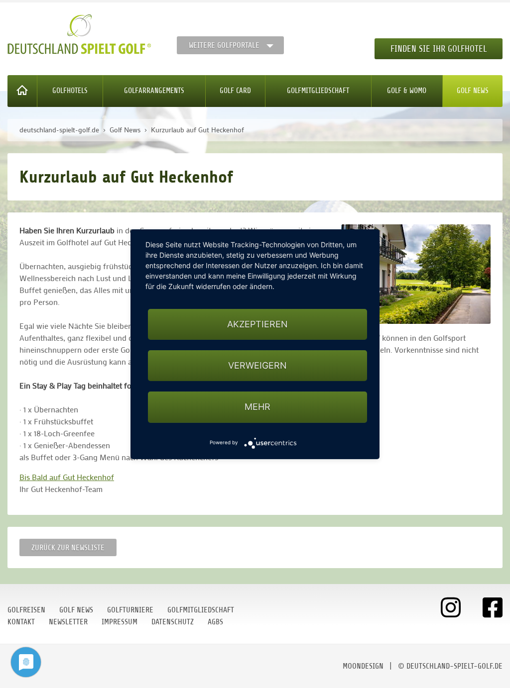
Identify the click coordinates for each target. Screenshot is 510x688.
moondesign (363, 666)
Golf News (473, 91)
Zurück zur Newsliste (68, 547)
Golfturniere (130, 609)
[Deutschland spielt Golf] (79, 34)
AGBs (215, 621)
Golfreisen (26, 609)
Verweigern (257, 365)
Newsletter (68, 621)
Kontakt (21, 621)
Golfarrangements (154, 91)
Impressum (119, 621)
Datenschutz (172, 621)
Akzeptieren (257, 324)
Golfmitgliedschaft (318, 91)
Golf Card (235, 91)
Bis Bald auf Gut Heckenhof (66, 477)
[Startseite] (22, 91)
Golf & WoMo (406, 91)
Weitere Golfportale (224, 45)
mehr (257, 406)
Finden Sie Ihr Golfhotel (438, 49)
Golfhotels (70, 91)
